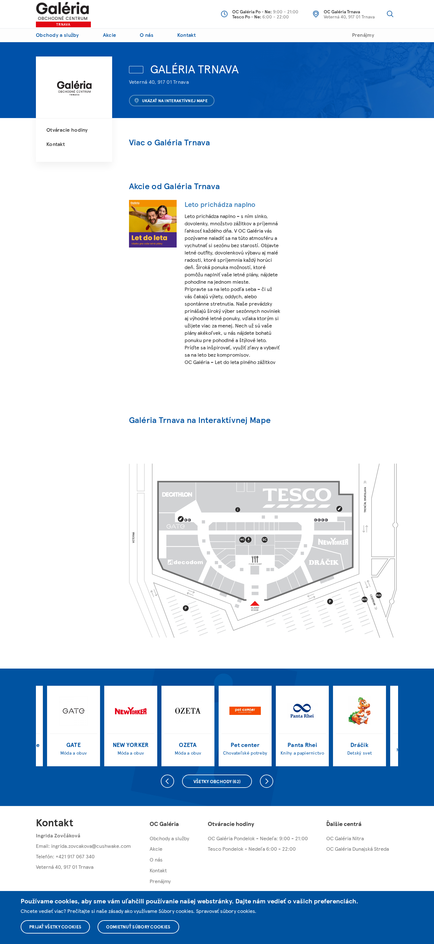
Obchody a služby (57, 34)
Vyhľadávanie (390, 14)
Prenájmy (363, 34)
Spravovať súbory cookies (225, 910)
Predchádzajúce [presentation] (167, 781)
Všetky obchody (217, 781)
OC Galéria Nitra (345, 838)
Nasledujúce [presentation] (266, 781)
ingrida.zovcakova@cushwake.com (91, 845)
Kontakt (186, 34)
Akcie (109, 34)
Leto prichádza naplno (220, 204)
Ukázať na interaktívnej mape (174, 100)
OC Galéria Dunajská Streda (357, 848)
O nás (146, 34)
